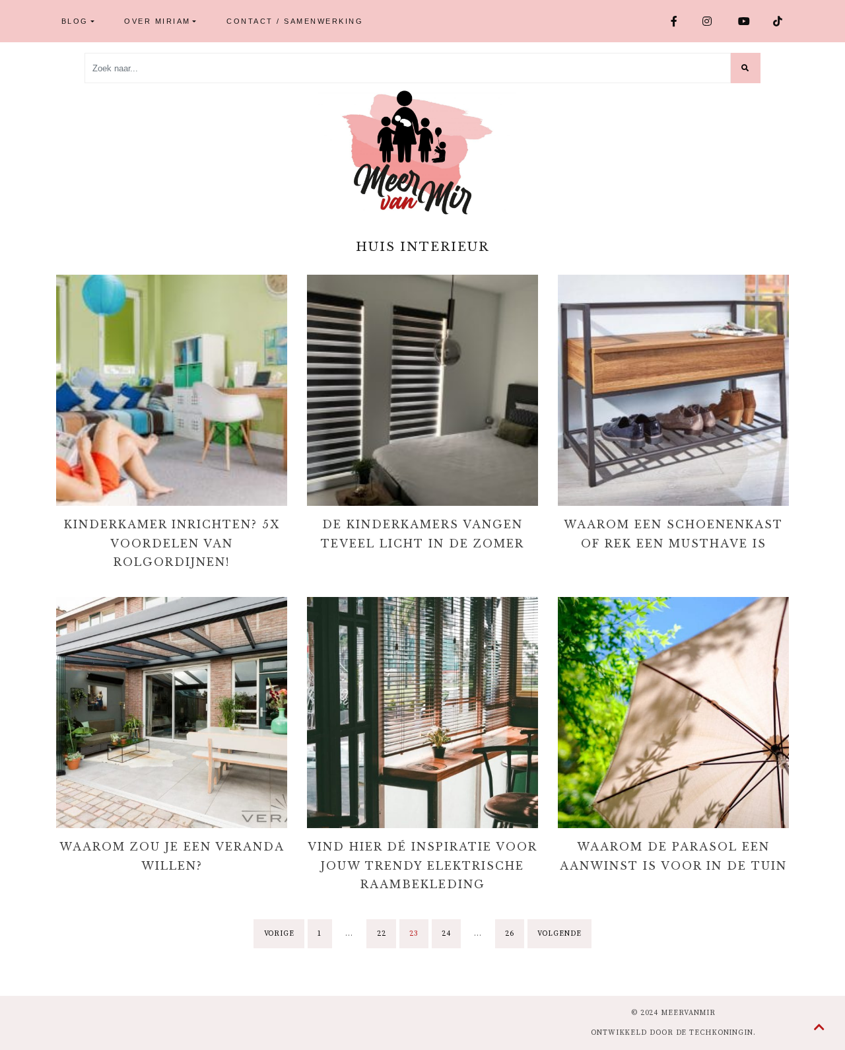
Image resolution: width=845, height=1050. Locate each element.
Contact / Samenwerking (294, 21)
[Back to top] (819, 1028)
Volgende (559, 933)
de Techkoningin (715, 1032)
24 (446, 933)
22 (381, 933)
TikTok (783, 21)
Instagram (715, 21)
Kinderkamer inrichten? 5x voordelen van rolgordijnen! (172, 543)
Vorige (279, 933)
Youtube (750, 21)
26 (509, 933)
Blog (74, 21)
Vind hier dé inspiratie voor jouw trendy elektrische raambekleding (422, 866)
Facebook (681, 21)
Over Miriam (157, 21)
